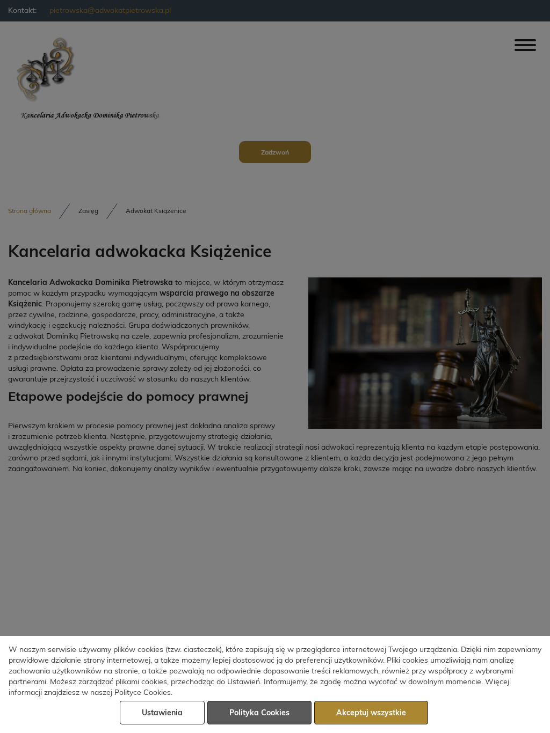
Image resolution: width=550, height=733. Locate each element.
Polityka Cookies (259, 713)
